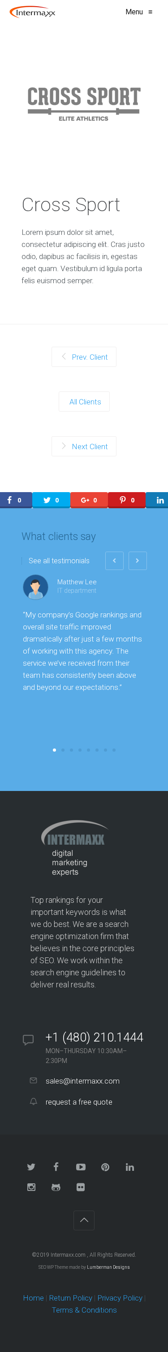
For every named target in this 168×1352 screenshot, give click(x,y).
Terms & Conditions (84, 1309)
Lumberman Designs (108, 1267)
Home (33, 1297)
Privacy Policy (119, 1297)
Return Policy (70, 1297)
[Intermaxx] (37, 12)
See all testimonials (59, 561)
